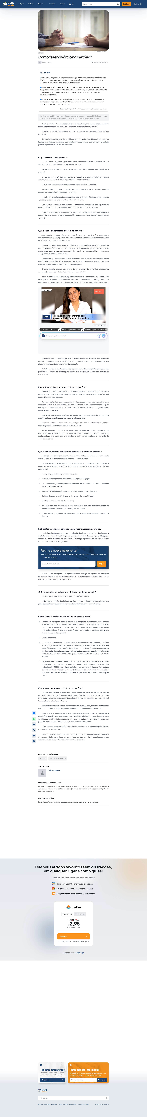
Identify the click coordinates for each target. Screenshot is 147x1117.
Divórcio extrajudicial (58, 758)
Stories (62, 4)
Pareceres (72, 1104)
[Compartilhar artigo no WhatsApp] (34, 719)
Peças (40, 4)
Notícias (31, 4)
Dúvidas (52, 4)
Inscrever (101, 564)
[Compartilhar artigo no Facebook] (34, 713)
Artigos (21, 4)
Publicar (126, 4)
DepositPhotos (102, 51)
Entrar (136, 4)
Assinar (63, 936)
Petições (54, 1104)
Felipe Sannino (54, 770)
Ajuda (96, 1104)
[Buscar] (118, 4)
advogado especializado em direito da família (73, 536)
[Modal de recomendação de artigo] (34, 724)
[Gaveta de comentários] (34, 730)
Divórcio (43, 758)
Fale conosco (104, 1104)
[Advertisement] (73, 829)
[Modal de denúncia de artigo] (34, 736)
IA (72, 4)
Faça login (80, 953)
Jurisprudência (63, 1104)
